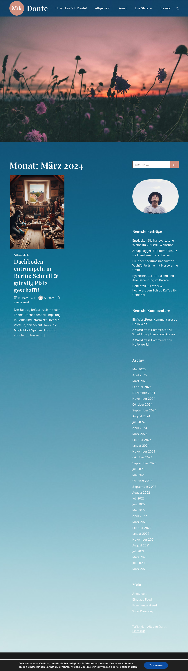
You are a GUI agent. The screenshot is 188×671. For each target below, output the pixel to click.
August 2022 (141, 492)
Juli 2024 (138, 422)
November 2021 (143, 539)
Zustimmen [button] (155, 665)
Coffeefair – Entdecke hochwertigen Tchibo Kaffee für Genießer (154, 290)
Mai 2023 (139, 475)
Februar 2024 (141, 440)
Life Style (142, 8)
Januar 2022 (140, 533)
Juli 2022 (138, 498)
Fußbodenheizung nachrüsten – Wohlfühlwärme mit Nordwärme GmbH (155, 265)
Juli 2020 (138, 563)
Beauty (165, 8)
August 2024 (141, 416)
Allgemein (102, 8)
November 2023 (143, 451)
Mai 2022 (139, 510)
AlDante (49, 297)
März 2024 (139, 434)
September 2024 (144, 410)
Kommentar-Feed (144, 605)
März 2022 (139, 522)
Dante (37, 8)
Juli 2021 (138, 551)
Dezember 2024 (143, 393)
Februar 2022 (141, 528)
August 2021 (140, 545)
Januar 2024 (140, 445)
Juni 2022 (139, 504)
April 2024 (139, 428)
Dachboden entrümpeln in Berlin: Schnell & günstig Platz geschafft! (36, 276)
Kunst (122, 8)
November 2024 (143, 398)
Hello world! (141, 344)
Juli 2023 (138, 469)
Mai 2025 (139, 369)
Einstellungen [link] (36, 667)
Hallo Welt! (140, 324)
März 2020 (140, 569)
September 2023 (144, 463)
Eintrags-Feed (142, 599)
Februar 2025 (141, 387)
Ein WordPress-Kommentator (152, 319)
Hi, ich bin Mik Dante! (71, 8)
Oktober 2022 (142, 481)
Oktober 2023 (142, 457)
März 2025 (139, 381)
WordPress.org (142, 611)
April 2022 (139, 516)
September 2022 (144, 486)
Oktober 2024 (142, 404)
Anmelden (139, 593)
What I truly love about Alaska (153, 334)
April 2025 (139, 375)
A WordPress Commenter (150, 330)
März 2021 (139, 557)
